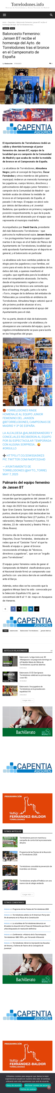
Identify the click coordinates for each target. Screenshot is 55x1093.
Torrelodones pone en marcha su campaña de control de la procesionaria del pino (35, 840)
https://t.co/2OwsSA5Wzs (25, 455)
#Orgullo (9, 448)
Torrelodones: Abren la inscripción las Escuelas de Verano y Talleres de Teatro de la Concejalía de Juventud (27, 945)
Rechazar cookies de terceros (37, 1085)
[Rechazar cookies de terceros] (52, 1083)
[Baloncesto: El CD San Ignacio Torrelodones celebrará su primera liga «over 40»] (10, 677)
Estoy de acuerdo (14, 1085)
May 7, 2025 (10, 474)
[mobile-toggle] (4, 15)
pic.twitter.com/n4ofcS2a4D (24, 459)
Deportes (11, 22)
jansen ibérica (46, 631)
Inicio (4, 22)
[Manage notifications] (49, 1087)
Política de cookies (28, 1089)
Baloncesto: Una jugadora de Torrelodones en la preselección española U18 (32, 689)
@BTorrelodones (15, 422)
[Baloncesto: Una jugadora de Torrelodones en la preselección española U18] (10, 690)
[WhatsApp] (25, 608)
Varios (12, 28)
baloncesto (14, 631)
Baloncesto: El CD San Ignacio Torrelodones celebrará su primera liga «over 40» (35, 675)
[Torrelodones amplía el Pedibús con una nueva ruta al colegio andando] (10, 885)
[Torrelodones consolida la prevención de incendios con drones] (10, 870)
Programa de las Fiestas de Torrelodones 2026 (30, 909)
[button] (51, 15)
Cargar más (26, 700)
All (51, 651)
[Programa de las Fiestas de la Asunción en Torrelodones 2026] (10, 856)
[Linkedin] (30, 608)
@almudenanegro (36, 433)
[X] (19, 608)
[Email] (36, 608)
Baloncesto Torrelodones (29, 631)
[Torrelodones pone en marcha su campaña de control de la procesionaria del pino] (10, 842)
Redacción (9, 63)
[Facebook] (13, 608)
